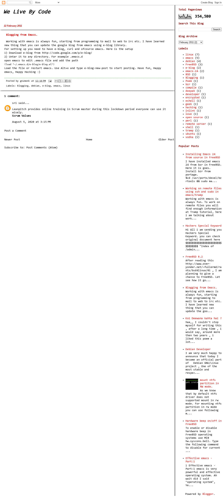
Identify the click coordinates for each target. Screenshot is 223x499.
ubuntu (190, 134)
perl (189, 120)
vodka (189, 137)
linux (66, 86)
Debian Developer (198, 349)
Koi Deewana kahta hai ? (204, 318)
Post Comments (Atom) (42, 147)
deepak (190, 91)
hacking (191, 107)
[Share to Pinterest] (69, 81)
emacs (56, 86)
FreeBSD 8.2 (194, 256)
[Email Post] (50, 81)
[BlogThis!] (59, 81)
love (189, 114)
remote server (196, 124)
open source (194, 117)
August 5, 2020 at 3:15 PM (31, 122)
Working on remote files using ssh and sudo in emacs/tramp (204, 192)
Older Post (166, 139)
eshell (190, 101)
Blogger (207, 494)
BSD (188, 74)
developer (193, 94)
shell (189, 127)
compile (191, 87)
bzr (188, 84)
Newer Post (12, 139)
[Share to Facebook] (66, 81)
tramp (189, 130)
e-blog (108, 45)
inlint (190, 110)
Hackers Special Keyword (204, 225)
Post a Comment (15, 130)
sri (14, 103)
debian (35, 86)
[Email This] (56, 81)
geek (189, 104)
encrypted (193, 97)
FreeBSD (191, 64)
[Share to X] (63, 81)
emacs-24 (192, 71)
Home (89, 139)
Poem (189, 81)
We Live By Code (27, 12)
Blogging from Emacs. (21, 35)
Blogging (22, 86)
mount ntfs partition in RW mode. (209, 383)
